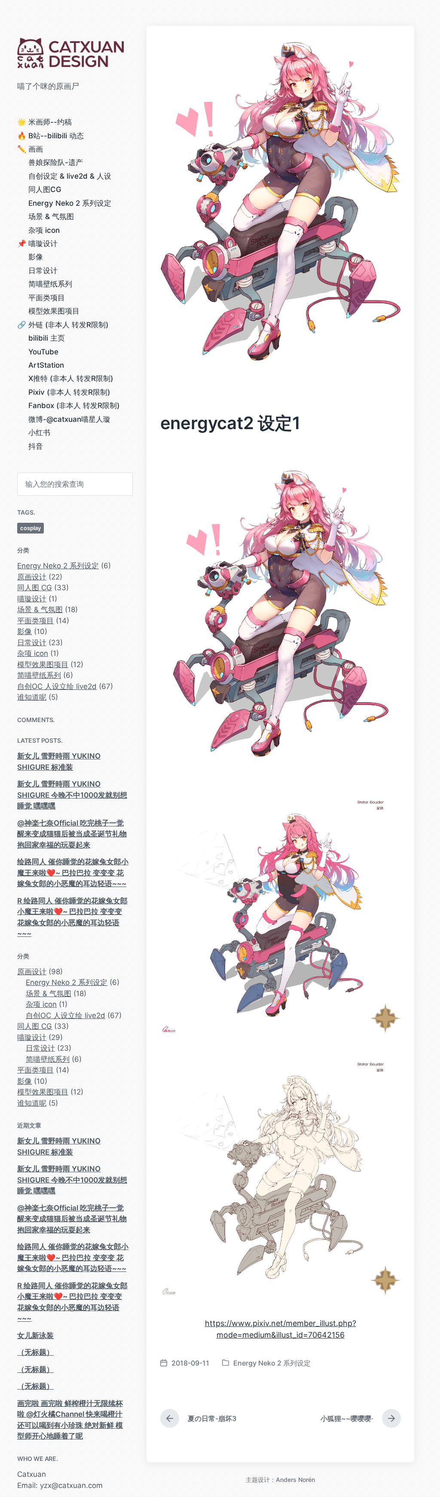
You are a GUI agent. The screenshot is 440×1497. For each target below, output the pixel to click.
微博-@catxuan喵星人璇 (69, 419)
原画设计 (31, 577)
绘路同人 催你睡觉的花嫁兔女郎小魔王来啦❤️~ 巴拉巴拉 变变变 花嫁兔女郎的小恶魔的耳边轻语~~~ (72, 872)
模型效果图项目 (53, 311)
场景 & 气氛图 (51, 216)
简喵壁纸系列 (50, 284)
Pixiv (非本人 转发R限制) (69, 392)
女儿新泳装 (35, 1335)
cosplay (30, 527)
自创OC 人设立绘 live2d (57, 686)
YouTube (43, 352)
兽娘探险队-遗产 (55, 162)
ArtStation (46, 365)
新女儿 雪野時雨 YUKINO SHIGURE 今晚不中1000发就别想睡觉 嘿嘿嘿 (72, 795)
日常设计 (43, 270)
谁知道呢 (31, 697)
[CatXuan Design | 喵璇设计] (73, 53)
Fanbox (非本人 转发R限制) (73, 405)
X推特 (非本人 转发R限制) (70, 378)
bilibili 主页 (46, 338)
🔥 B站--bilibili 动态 (50, 135)
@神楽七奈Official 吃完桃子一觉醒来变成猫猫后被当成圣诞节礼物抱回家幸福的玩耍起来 (72, 834)
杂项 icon (44, 230)
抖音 (35, 446)
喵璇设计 (31, 599)
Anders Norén (295, 1479)
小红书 (39, 432)
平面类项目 (46, 297)
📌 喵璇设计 (37, 243)
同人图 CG (34, 587)
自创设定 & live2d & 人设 (69, 176)
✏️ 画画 (30, 149)
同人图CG (44, 189)
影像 (35, 257)
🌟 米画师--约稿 (44, 122)
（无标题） (35, 1352)
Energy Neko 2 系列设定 (69, 203)
